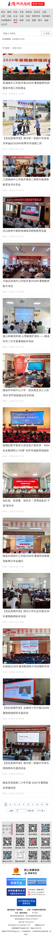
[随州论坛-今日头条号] (7, 856)
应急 (9, 16)
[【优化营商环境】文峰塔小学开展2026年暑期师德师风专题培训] (26, 691)
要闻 (9, 12)
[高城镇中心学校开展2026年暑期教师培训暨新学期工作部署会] (26, 66)
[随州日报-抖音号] (20, 856)
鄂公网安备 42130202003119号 (19, 925)
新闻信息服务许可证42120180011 (26, 919)
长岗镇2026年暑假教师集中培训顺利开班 (26, 666)
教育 (15, 20)
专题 (28, 16)
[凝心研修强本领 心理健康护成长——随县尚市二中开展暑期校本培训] (26, 315)
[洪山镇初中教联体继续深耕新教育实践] (26, 212)
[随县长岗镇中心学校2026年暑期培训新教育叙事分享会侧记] (26, 535)
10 (47, 804)
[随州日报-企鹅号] (33, 856)
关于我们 (35, 913)
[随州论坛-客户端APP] (33, 842)
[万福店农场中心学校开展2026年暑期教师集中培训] (26, 260)
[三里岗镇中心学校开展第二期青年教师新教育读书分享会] (26, 165)
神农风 (29, 12)
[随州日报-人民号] (20, 842)
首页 (3, 12)
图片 (40, 20)
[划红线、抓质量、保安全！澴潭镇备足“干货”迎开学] (26, 480)
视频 (34, 20)
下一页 (40, 810)
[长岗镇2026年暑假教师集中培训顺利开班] (26, 645)
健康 (22, 20)
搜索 (47, 33)
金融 (46, 20)
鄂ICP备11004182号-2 (26, 922)
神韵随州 (46, 16)
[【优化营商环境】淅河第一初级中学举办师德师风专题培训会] (26, 742)
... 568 (10, 810)
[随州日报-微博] (7, 842)
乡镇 (44, 12)
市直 (22, 12)
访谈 (22, 16)
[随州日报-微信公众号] (33, 829)
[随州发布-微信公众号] (20, 829)
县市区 (37, 12)
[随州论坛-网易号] (45, 856)
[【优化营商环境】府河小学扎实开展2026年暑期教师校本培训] (26, 590)
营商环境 (36, 16)
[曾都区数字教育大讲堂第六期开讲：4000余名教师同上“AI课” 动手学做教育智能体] (26, 424)
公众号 (4, 24)
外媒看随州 (6, 20)
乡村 (3, 16)
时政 (15, 12)
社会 (15, 16)
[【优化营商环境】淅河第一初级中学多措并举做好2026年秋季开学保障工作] (26, 117)
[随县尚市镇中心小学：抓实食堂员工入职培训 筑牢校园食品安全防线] (26, 370)
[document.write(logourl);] (26, 3)
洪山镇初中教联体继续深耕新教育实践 (24, 230)
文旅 (28, 20)
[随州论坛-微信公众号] (45, 829)
